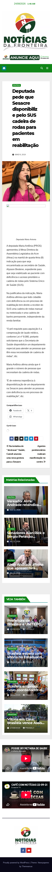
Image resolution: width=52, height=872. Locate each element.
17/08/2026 (15, 728)
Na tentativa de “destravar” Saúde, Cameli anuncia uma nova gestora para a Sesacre (15, 454)
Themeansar (27, 866)
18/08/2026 (15, 695)
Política (16, 85)
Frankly (29, 629)
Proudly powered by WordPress (16, 863)
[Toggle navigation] (47, 68)
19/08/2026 (15, 662)
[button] (42, 68)
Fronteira (12, 616)
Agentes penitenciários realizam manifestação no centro (37, 454)
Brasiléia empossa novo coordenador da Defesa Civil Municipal (25, 690)
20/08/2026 (15, 629)
